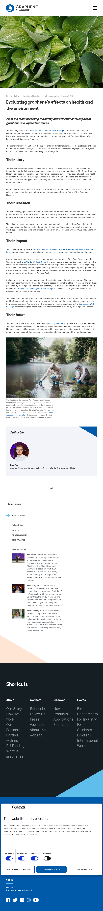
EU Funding (15, 746)
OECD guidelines (55, 323)
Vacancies (38, 724)
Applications (63, 719)
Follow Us (37, 714)
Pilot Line (61, 724)
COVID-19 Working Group (35, 262)
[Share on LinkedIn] (61, 484)
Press (34, 719)
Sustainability (19, 535)
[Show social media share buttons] (51, 489)
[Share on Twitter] (43, 484)
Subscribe (38, 709)
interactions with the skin (45, 249)
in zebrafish (21, 415)
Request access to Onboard (19, 890)
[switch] (21, 858)
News (58, 709)
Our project (18, 540)
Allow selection (84, 869)
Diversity (84, 735)
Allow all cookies (51, 869)
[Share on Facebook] (52, 480)
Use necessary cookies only (18, 869)
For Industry (87, 719)
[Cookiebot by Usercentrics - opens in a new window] (14, 807)
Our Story (14, 709)
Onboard (10, 887)
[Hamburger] (95, 8)
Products (61, 714)
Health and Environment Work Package (47, 130)
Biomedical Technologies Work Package (35, 288)
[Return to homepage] (25, 8)
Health (15, 530)
